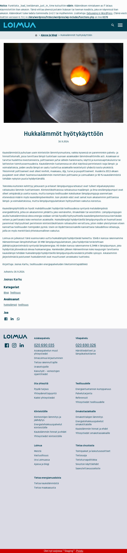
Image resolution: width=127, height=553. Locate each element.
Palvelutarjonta (84, 393)
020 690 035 (44, 344)
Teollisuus (15, 292)
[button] (113, 25)
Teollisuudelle (83, 383)
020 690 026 (86, 344)
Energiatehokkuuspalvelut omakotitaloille (90, 423)
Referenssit (82, 397)
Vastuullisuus (41, 455)
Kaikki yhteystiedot (44, 397)
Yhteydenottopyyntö (45, 393)
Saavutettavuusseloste (88, 468)
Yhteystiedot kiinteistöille (48, 436)
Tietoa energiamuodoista (47, 477)
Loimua (38, 445)
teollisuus (23, 304)
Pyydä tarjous (41, 389)
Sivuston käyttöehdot (87, 464)
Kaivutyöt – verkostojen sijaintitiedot (47, 372)
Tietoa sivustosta (85, 445)
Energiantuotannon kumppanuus (93, 389)
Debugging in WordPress (99, 13)
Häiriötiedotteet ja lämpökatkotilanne (86, 352)
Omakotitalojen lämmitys (89, 416)
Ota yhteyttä (41, 383)
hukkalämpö (10, 304)
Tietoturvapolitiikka (86, 459)
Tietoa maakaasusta (45, 487)
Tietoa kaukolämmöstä (46, 483)
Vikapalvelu (82, 338)
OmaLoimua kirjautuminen (48, 358)
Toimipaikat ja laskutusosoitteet (93, 451)
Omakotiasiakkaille (86, 411)
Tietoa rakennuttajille (45, 362)
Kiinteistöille (41, 411)
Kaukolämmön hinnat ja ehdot (50, 431)
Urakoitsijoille (41, 366)
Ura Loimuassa (42, 459)
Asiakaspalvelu (42, 338)
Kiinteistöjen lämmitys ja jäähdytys (47, 418)
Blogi (6, 292)
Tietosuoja (81, 455)
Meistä (37, 451)
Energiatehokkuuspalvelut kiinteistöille (48, 426)
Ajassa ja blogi (41, 464)
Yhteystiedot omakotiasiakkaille (93, 433)
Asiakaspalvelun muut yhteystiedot (46, 352)
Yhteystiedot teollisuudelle (90, 402)
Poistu (79, 551)
